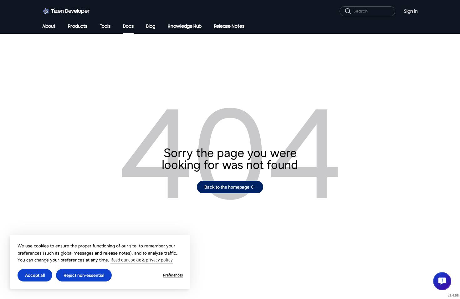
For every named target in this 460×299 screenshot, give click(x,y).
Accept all (35, 275)
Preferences (173, 275)
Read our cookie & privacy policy (141, 260)
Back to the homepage (226, 187)
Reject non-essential (84, 275)
